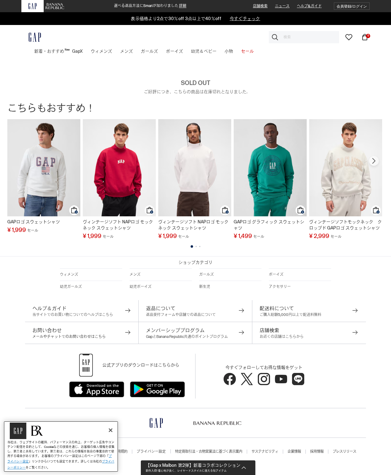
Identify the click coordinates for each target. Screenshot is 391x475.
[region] (61, 446)
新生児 (204, 287)
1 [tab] (192, 246)
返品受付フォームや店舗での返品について (181, 315)
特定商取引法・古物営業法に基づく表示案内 (208, 451)
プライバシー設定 (151, 451)
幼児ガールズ (71, 287)
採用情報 (316, 451)
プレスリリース (344, 451)
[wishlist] (349, 36)
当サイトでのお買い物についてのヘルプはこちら (72, 315)
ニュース (282, 6)
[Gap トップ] (31, 37)
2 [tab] (196, 246)
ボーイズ (276, 274)
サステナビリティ (264, 451)
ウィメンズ (69, 274)
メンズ (135, 274)
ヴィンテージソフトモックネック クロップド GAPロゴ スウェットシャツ (345, 224)
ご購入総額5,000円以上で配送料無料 (290, 315)
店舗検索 (260, 6)
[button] (351, 6)
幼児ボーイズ (141, 287)
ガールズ (206, 274)
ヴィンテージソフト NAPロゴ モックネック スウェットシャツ (118, 224)
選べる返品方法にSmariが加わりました (150, 6)
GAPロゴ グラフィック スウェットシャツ (269, 224)
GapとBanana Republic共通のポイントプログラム (187, 337)
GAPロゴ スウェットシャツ (33, 221)
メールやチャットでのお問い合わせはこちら (69, 337)
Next (374, 161)
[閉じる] (110, 430)
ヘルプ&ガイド (309, 6)
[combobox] (304, 37)
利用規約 (120, 451)
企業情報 (294, 451)
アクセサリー (280, 287)
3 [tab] (199, 246)
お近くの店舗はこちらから (282, 337)
